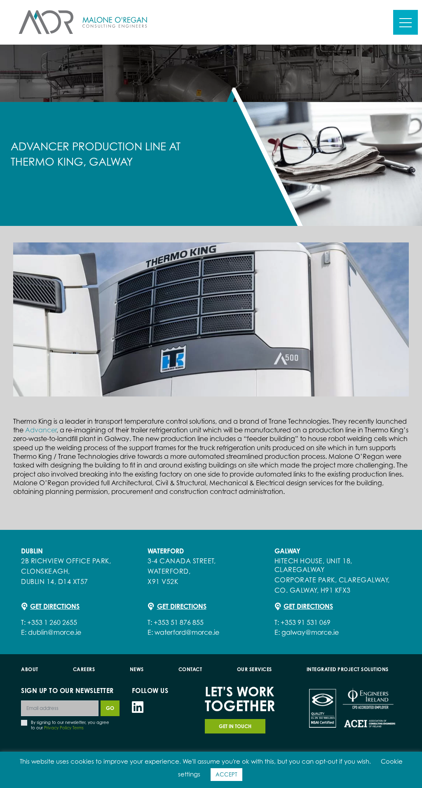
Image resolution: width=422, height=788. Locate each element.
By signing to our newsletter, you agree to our (70, 725)
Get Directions (55, 606)
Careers (84, 669)
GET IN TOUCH (235, 726)
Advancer (40, 430)
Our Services (254, 669)
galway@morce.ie (310, 632)
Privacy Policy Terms (64, 727)
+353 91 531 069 (306, 622)
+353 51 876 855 (179, 622)
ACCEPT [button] (226, 774)
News (137, 669)
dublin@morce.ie (54, 632)
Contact (190, 669)
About (29, 669)
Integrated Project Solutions (348, 669)
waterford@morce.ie (187, 632)
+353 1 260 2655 (52, 622)
